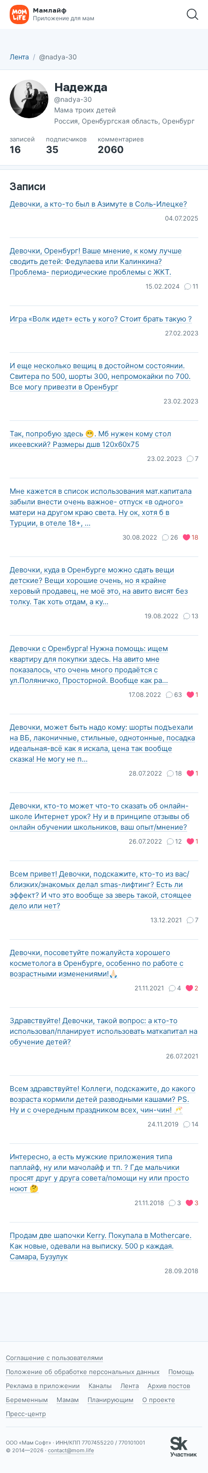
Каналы (100, 1386)
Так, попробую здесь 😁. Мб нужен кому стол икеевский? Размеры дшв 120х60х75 (90, 439)
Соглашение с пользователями (54, 1358)
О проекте (158, 1400)
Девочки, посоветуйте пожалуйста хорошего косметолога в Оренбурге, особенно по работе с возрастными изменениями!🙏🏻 (96, 963)
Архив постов (169, 1386)
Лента (19, 57)
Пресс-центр (26, 1413)
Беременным (27, 1400)
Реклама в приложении (43, 1386)
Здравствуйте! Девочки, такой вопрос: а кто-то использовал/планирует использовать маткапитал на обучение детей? (103, 1031)
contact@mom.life (71, 1450)
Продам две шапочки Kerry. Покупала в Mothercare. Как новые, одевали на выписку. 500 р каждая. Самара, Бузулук (101, 1246)
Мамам (68, 1400)
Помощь (181, 1372)
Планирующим (111, 1400)
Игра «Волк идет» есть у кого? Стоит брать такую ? (101, 318)
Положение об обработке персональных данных (83, 1372)
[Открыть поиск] (192, 14)
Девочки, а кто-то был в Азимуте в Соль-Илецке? (98, 203)
